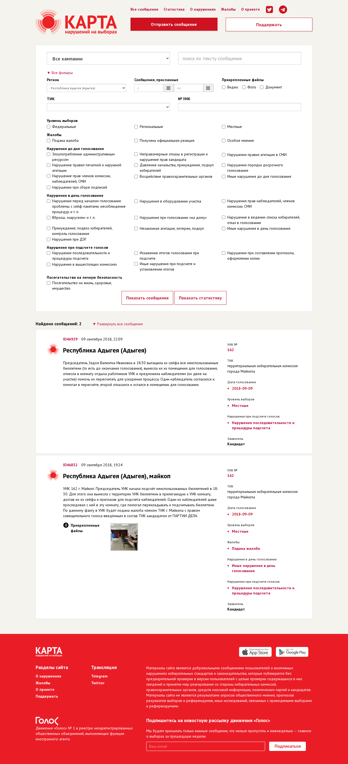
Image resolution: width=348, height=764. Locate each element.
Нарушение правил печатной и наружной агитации (86, 167)
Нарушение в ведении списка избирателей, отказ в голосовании (263, 220)
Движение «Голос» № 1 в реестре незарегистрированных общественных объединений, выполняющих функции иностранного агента (84, 733)
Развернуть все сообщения (120, 323)
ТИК (51, 98)
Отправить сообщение (174, 24)
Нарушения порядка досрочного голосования (255, 167)
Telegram (99, 676)
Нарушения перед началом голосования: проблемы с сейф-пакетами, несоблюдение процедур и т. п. (89, 206)
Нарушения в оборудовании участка (170, 201)
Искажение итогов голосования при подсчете (169, 255)
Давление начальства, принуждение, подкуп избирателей (177, 167)
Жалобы (228, 9)
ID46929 (70, 339)
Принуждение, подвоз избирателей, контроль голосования (82, 231)
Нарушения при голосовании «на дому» (173, 217)
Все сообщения (144, 9)
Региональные (151, 126)
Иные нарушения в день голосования (258, 228)
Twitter (97, 682)
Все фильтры (62, 72)
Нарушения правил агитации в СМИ (257, 154)
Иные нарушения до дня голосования (259, 176)
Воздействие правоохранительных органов (176, 176)
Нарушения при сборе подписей (79, 187)
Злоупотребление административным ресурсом (83, 157)
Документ (273, 87)
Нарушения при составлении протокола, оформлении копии (260, 255)
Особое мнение (240, 140)
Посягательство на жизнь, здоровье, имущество (82, 285)
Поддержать (269, 24)
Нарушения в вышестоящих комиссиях (84, 264)
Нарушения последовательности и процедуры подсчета (81, 255)
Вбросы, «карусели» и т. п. (73, 217)
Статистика (174, 9)
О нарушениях (203, 9)
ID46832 (70, 464)
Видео (232, 87)
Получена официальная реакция (167, 140)
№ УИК (184, 98)
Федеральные (64, 126)
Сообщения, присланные (156, 79)
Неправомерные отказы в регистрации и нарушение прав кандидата (174, 157)
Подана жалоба (65, 140)
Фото (251, 87)
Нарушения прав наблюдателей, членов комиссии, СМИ (261, 203)
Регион (53, 79)
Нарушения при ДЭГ (69, 239)
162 (230, 349)
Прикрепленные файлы (243, 79)
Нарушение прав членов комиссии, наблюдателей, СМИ (81, 178)
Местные (234, 126)
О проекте (250, 9)
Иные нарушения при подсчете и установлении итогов (167, 266)
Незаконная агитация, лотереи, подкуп (172, 228)
